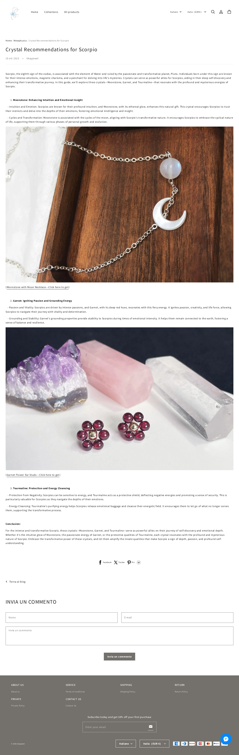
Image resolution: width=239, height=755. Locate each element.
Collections (51, 12)
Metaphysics (20, 40)
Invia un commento (119, 656)
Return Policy (181, 691)
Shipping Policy (127, 691)
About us (15, 691)
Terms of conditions (75, 691)
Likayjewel (21, 744)
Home (34, 12)
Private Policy (18, 705)
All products (71, 12)
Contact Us (71, 705)
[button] (213, 12)
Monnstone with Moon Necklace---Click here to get (38, 287)
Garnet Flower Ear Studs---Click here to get (33, 474)
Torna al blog (17, 581)
